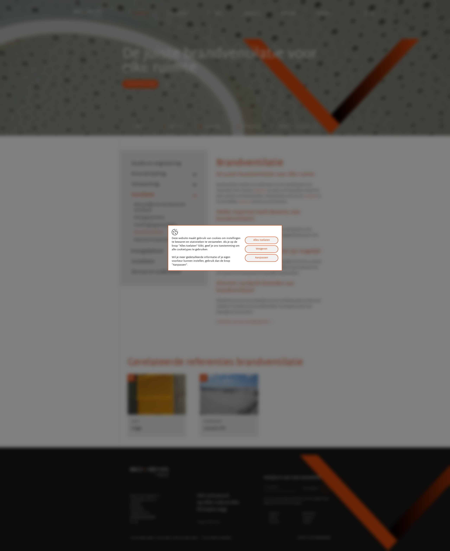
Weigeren (261, 249)
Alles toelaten (261, 240)
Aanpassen (261, 258)
